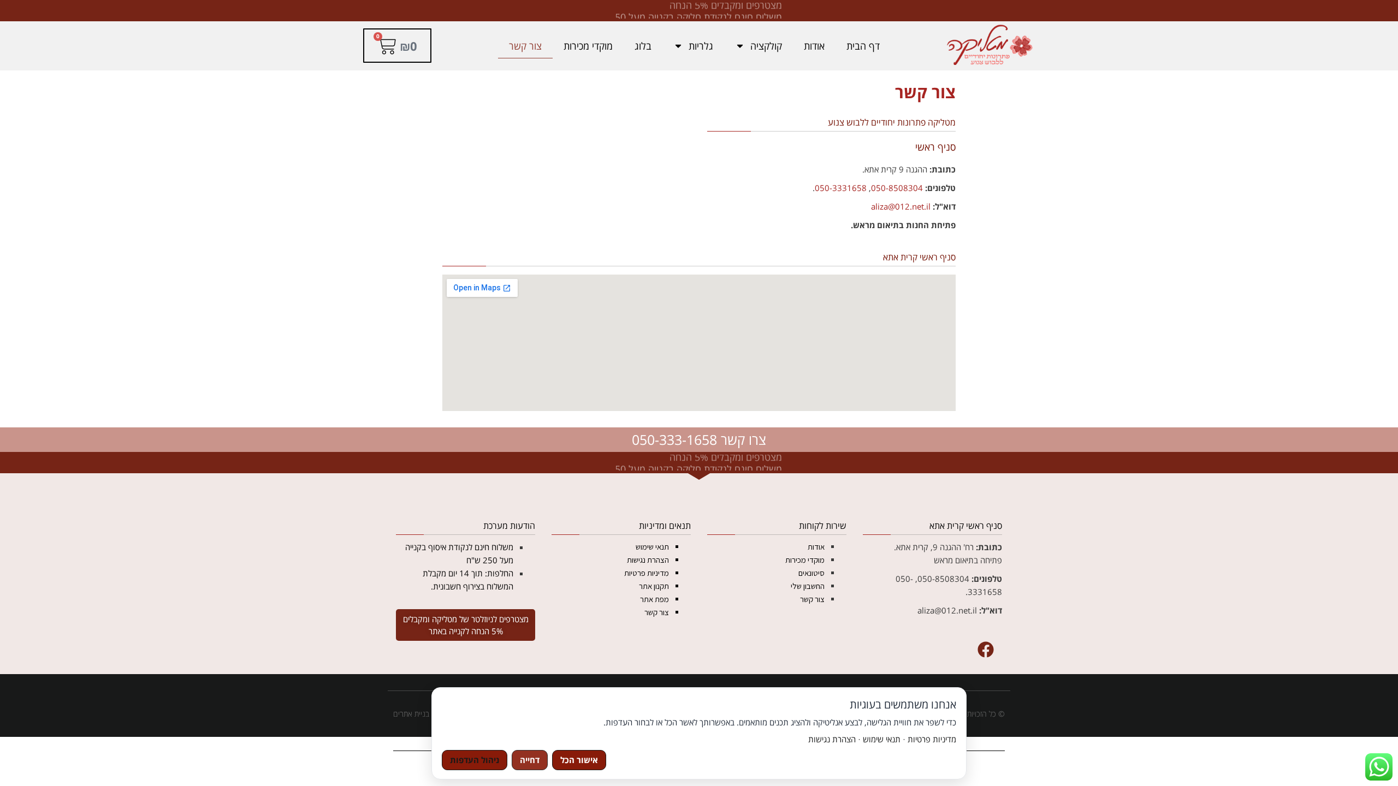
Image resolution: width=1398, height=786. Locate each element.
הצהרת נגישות (648, 560)
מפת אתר (654, 599)
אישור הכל (579, 759)
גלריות (701, 45)
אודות (814, 45)
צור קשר (525, 45)
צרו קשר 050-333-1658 (699, 439)
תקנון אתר (654, 586)
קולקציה (766, 45)
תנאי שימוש (652, 546)
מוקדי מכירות (588, 45)
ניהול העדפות (474, 759)
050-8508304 (897, 187)
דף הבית (863, 45)
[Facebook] (985, 649)
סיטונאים (811, 573)
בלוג (643, 45)
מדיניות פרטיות (646, 573)
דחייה (530, 759)
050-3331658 (841, 187)
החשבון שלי (808, 586)
